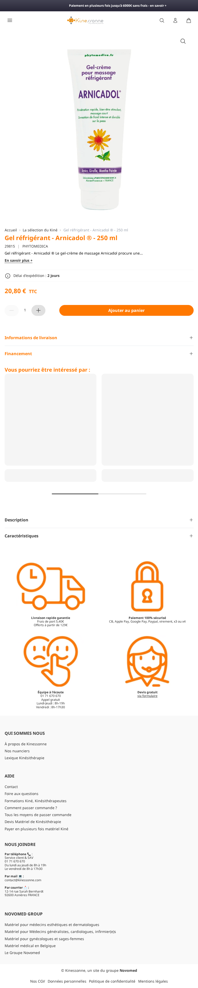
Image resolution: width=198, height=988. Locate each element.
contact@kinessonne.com (23, 880)
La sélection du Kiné (40, 230)
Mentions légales (153, 981)
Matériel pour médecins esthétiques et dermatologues (52, 924)
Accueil (11, 230)
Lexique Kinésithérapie (24, 757)
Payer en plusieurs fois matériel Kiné (36, 828)
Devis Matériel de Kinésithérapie (33, 821)
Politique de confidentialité (112, 981)
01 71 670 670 (15, 861)
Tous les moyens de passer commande (38, 814)
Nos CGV (37, 981)
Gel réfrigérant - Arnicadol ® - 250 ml (95, 230)
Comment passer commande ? (31, 807)
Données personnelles (67, 981)
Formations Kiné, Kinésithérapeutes (36, 800)
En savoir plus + (18, 260)
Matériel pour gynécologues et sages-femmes (44, 938)
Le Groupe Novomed (22, 952)
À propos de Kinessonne (26, 743)
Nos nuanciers (17, 750)
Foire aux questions (21, 793)
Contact (11, 786)
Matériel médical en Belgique (30, 945)
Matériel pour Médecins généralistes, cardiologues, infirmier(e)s (60, 931)
